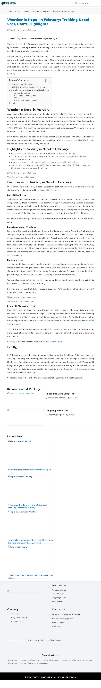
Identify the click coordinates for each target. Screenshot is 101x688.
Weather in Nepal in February (23, 84)
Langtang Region (56, 414)
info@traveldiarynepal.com (63, 618)
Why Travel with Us (19, 618)
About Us (15, 614)
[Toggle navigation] (96, 3)
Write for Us (16, 621)
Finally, (13, 103)
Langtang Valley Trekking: (27, 95)
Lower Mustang (34, 271)
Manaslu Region (58, 601)
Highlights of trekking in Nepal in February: (28, 87)
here (20, 378)
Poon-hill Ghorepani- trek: (27, 100)
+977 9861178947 (84, 3)
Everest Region (58, 594)
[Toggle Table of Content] (46, 81)
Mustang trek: (23, 98)
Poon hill (11, 310)
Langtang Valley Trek (57, 410)
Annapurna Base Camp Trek (60, 393)
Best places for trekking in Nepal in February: (29, 90)
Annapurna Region (56, 397)
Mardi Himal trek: (24, 93)
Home (10, 11)
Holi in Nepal (56, 341)
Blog (19, 11)
